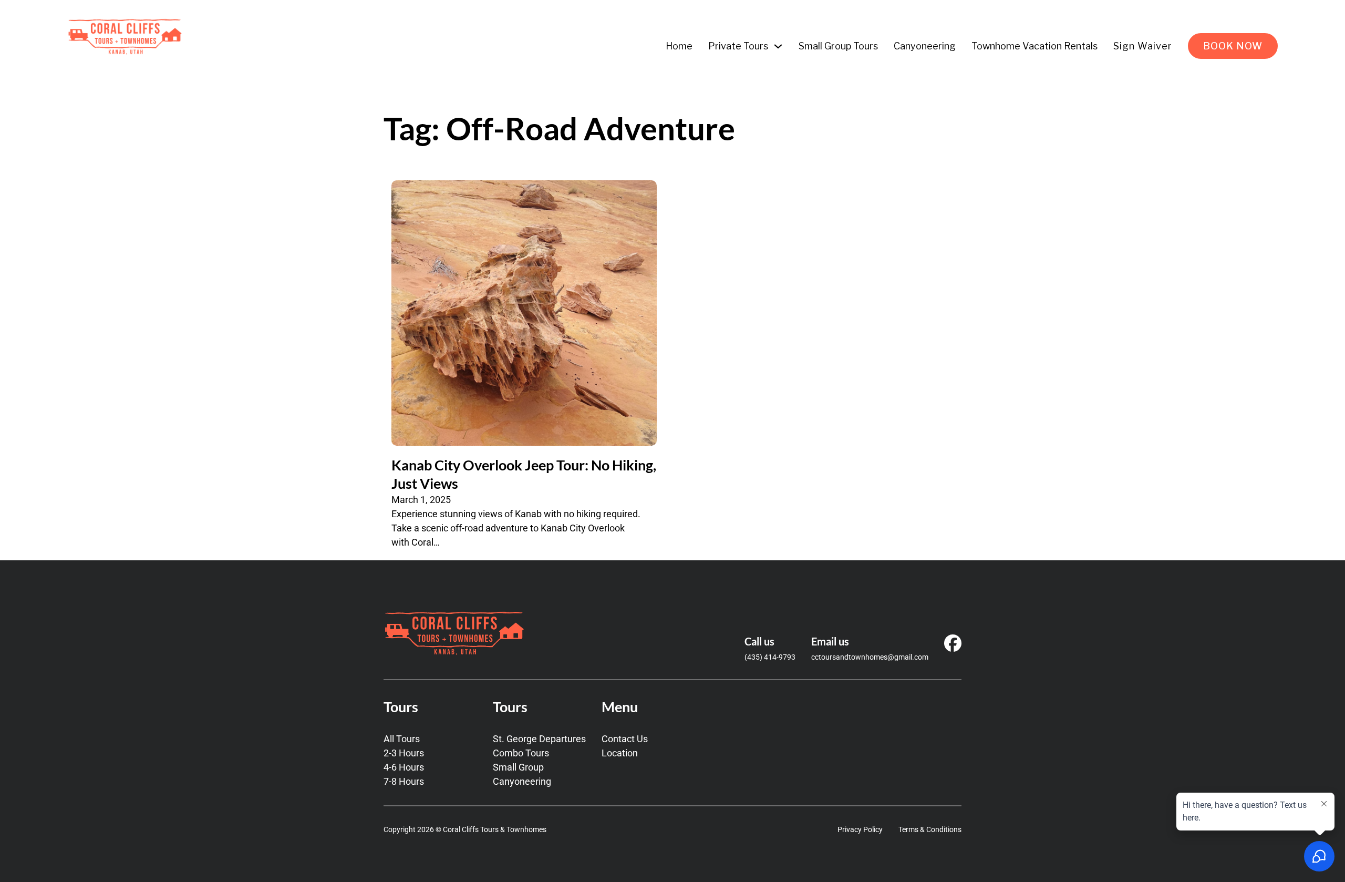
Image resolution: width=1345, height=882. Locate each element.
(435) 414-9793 (769, 657)
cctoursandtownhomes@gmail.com (869, 657)
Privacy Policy (860, 829)
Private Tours (738, 46)
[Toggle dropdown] (778, 46)
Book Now (1233, 46)
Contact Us (625, 738)
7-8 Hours (404, 781)
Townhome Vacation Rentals (1034, 46)
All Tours (402, 738)
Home (679, 46)
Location (620, 752)
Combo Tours (521, 752)
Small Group (518, 767)
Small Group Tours (838, 46)
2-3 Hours (404, 752)
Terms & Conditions (929, 829)
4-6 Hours (404, 767)
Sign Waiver (1142, 46)
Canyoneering (925, 46)
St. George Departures (539, 738)
